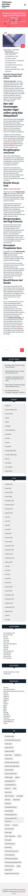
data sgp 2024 (7, 652)
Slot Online (8, 463)
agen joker (9, 744)
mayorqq (5, 703)
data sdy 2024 (7, 656)
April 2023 (8, 529)
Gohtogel (7, 426)
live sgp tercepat (8, 635)
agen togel (9, 755)
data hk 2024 (7, 654)
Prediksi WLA (7, 673)
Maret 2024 (8, 488)
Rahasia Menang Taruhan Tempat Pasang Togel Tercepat (14, 372)
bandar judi (9, 51)
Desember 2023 (9, 500)
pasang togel (20, 60)
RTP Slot (5, 687)
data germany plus (8, 651)
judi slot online (10, 796)
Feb (23, 46)
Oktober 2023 (9, 509)
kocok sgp (6, 640)
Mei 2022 (7, 574)
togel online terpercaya (12, 873)
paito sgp (6, 647)
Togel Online (15, 50)
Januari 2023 (8, 541)
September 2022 (9, 558)
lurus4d (7, 442)
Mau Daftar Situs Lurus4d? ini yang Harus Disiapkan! (14, 366)
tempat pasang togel (10, 67)
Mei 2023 (7, 525)
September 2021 (9, 607)
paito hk (5, 649)
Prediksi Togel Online (11, 454)
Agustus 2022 (8, 562)
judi (17, 56)
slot (20, 836)
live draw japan (7, 658)
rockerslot (6, 718)
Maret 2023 (8, 533)
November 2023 (9, 504)
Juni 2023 (7, 521)
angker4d (6, 694)
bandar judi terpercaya (11, 52)
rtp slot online (10, 829)
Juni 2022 (7, 570)
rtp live (8, 825)
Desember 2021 (9, 595)
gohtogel (5, 712)
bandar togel (9, 770)
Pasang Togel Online (15, 189)
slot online (8, 847)
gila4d (5, 705)
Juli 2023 (7, 517)
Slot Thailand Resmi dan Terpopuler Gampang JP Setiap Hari (15, 391)
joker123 (8, 788)
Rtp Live (7, 459)
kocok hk (5, 638)
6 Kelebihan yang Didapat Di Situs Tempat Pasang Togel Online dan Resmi (14, 378)
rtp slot (15, 825)
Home (9, 19)
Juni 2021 (7, 619)
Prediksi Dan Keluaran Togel (11, 672)
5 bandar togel (10, 736)
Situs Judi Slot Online (9, 689)
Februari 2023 (9, 537)
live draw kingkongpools (10, 643)
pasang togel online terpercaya (13, 65)
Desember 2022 (9, 545)
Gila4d (7, 422)
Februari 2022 (9, 586)
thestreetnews (10, 866)
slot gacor (8, 840)
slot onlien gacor (10, 843)
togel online (8, 71)
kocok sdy (6, 642)
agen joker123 (9, 747)
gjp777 (17, 777)
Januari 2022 (8, 591)
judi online (8, 58)
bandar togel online (10, 54)
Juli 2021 (7, 615)
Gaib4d (7, 418)
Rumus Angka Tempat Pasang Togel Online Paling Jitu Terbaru (15, 385)
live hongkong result (9, 633)
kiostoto (13, 58)
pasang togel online (10, 62)
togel (22, 69)
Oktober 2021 (9, 603)
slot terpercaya (10, 855)
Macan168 (8, 446)
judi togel (20, 796)
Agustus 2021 (8, 611)
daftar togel (9, 777)
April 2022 (8, 578)
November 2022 (9, 550)
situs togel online (10, 836)
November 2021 (9, 599)
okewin (5, 723)
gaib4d (5, 702)
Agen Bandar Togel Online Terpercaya (13, 691)
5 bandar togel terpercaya (13, 740)
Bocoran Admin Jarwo (11, 409)
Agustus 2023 (8, 513)
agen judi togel (10, 751)
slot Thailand (8, 467)
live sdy (5, 636)
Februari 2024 (9, 492)
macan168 (6, 714)
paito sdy (6, 645)
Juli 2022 (7, 566)
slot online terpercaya (12, 851)
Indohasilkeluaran (10, 430)
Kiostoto (7, 438)
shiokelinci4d (7, 716)
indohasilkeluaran (10, 56)
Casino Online (9, 413)
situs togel (8, 832)
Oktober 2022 (9, 554)
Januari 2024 (8, 496)
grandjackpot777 (10, 781)
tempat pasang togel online (12, 69)
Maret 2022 (8, 582)
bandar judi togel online (12, 766)
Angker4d (8, 405)
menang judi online (10, 60)
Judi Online (15, 19)
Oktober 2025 (9, 484)
